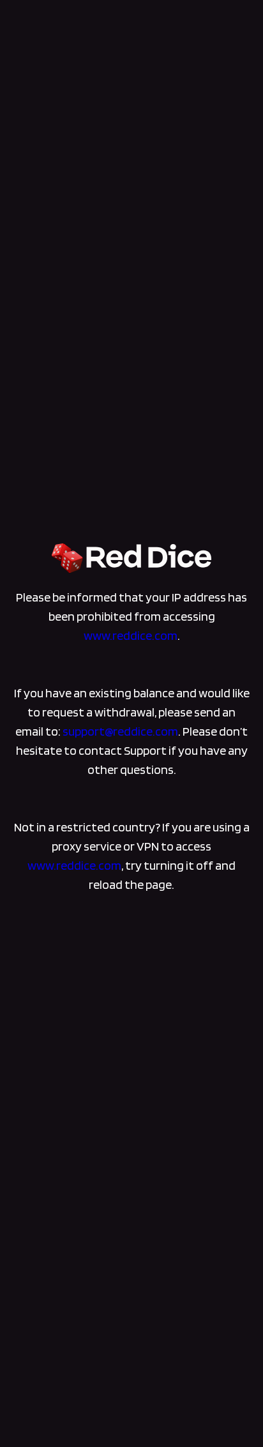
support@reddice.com (120, 731)
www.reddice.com (130, 635)
